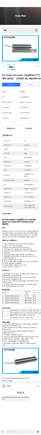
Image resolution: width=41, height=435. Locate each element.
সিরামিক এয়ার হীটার (7, 381)
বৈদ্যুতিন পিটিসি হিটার (11, 378)
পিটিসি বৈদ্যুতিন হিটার (23, 378)
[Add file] (2, 431)
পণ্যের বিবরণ (28, 128)
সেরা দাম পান (11, 84)
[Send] (38, 431)
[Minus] (38, 386)
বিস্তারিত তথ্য (11, 128)
